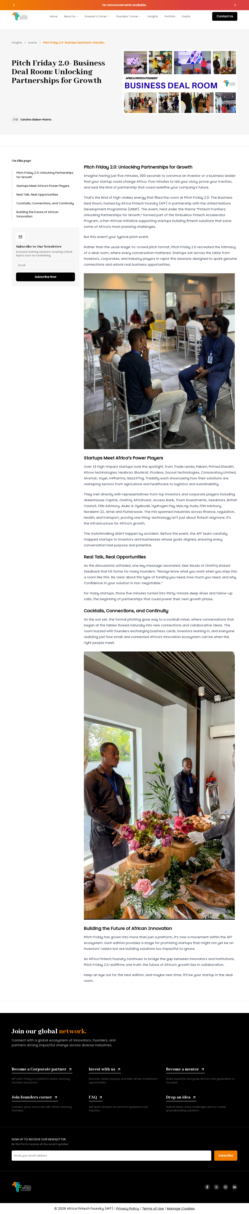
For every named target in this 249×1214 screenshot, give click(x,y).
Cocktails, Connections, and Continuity (45, 203)
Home (53, 16)
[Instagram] (225, 1187)
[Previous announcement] (14, 5)
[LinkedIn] (234, 1187)
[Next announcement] (235, 5)
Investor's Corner (96, 16)
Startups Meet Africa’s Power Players (42, 186)
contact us (225, 16)
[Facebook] (207, 1187)
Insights (153, 16)
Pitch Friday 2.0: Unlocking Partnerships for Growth (44, 175)
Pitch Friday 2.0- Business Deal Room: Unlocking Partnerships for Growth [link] (75, 42)
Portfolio (170, 16)
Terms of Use (153, 1208)
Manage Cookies (181, 1208)
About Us (69, 16)
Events (186, 16)
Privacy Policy (127, 1208)
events (32, 42)
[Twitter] (216, 1187)
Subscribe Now (45, 277)
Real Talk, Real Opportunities (37, 194)
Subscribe (226, 1155)
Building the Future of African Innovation (37, 214)
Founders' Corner (127, 16)
